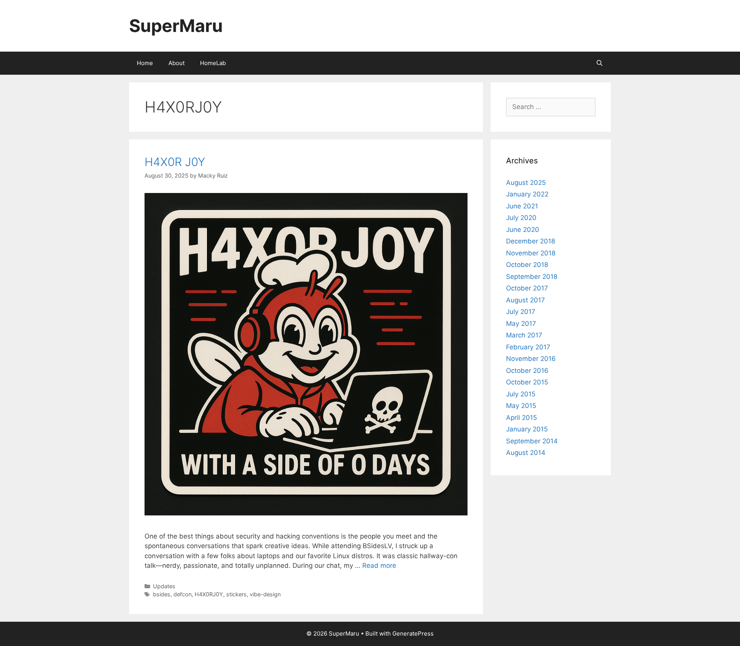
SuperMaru (176, 25)
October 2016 (527, 370)
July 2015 (520, 394)
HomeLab (213, 63)
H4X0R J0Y (175, 162)
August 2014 (525, 452)
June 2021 (522, 206)
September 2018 (531, 276)
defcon (182, 594)
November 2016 (531, 358)
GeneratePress (413, 633)
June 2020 (522, 229)
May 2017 (521, 323)
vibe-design (265, 594)
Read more (379, 565)
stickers (236, 594)
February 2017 (528, 347)
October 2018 (527, 264)
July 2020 (521, 217)
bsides (161, 594)
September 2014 (532, 441)
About (176, 63)
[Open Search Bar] (599, 63)
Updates (164, 586)
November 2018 (530, 253)
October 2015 (527, 382)
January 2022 (527, 194)
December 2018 (530, 241)
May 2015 (521, 405)
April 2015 (521, 417)
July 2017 (520, 311)
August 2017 (525, 300)
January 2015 (527, 429)
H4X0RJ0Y (209, 594)
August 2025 (526, 182)
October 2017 (527, 288)
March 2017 (524, 335)
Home (145, 63)
